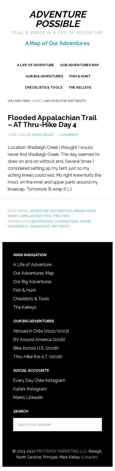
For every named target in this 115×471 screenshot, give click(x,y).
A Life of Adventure (32, 264)
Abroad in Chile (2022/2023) (41, 331)
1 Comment (69, 135)
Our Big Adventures (32, 281)
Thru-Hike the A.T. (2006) (37, 356)
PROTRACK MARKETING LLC (62, 451)
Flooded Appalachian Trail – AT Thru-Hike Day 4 (52, 121)
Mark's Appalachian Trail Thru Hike (39, 216)
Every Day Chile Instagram (39, 380)
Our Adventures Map (33, 273)
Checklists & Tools (31, 298)
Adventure (39, 211)
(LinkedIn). (89, 457)
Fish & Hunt (24, 290)
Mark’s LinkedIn (28, 397)
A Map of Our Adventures (57, 43)
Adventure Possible (57, 19)
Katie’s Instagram (30, 388)
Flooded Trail (67, 221)
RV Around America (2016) (39, 339)
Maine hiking (85, 211)
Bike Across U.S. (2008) (36, 348)
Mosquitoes (40, 226)
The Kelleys (24, 307)
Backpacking (61, 211)
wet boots (60, 226)
